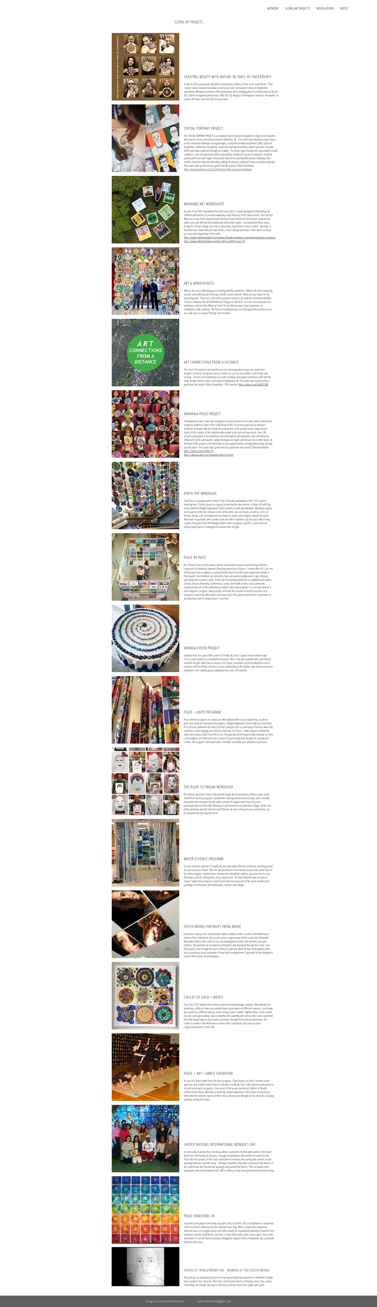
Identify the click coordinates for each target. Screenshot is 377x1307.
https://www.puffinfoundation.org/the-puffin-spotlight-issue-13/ (214, 241)
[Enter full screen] (174, 1280)
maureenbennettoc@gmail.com (214, 1301)
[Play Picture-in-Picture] (167, 1280)
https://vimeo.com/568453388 (253, 384)
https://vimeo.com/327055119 (198, 451)
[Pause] (116, 1280)
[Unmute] (123, 1280)
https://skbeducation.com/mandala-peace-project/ (208, 455)
